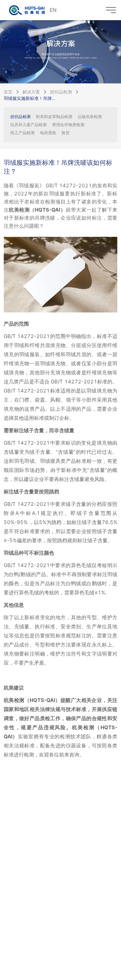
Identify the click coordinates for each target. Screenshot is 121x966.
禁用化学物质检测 (68, 124)
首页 (8, 92)
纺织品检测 (61, 92)
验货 (66, 132)
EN (53, 10)
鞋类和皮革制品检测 (54, 116)
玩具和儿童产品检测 (28, 124)
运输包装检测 (90, 116)
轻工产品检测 (22, 132)
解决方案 (31, 92)
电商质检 (48, 132)
